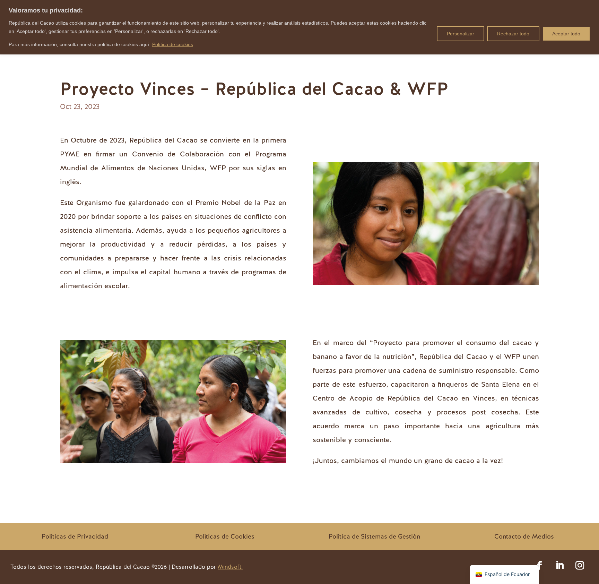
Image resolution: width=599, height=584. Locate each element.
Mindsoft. (230, 566)
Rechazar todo (513, 33)
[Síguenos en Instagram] (580, 565)
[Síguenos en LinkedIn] (559, 565)
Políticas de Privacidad (75, 536)
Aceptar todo (566, 33)
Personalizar (460, 33)
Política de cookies (172, 44)
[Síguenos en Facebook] (539, 565)
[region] (299, 27)
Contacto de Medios (524, 536)
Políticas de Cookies (224, 536)
